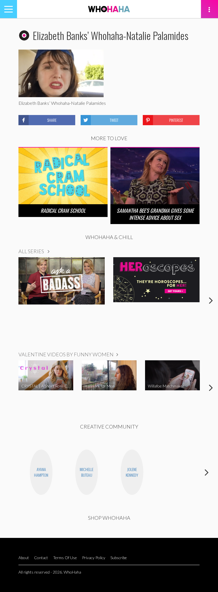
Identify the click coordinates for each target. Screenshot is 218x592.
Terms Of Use (65, 557)
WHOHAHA (109, 9)
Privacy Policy (93, 557)
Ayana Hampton (41, 472)
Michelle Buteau (86, 472)
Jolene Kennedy (132, 472)
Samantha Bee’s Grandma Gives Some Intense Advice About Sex (155, 214)
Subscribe (118, 557)
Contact (41, 557)
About (23, 557)
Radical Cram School (63, 210)
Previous (7, 300)
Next (211, 300)
